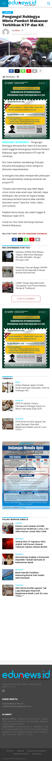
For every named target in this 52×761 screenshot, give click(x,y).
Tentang (10, 751)
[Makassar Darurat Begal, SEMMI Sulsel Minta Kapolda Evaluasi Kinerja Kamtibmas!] (7, 271)
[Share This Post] (17, 70)
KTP (24, 234)
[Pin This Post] (28, 70)
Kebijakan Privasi (21, 754)
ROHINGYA (42, 234)
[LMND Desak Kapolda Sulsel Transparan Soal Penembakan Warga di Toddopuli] (7, 287)
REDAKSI (20, 751)
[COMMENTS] (40, 70)
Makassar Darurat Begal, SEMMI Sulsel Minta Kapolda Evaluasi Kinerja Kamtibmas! (31, 270)
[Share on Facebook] (11, 70)
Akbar (17, 30)
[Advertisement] (26, 631)
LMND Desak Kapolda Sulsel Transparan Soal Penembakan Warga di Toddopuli (31, 285)
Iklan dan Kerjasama (36, 751)
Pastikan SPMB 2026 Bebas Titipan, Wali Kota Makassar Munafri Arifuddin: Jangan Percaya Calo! (29, 256)
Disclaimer (37, 754)
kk (19, 234)
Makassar (31, 234)
